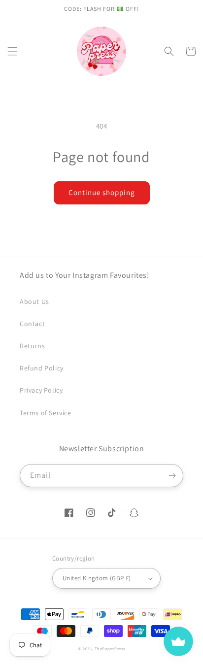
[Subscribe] (172, 475)
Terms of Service (45, 412)
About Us (34, 301)
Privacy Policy (41, 390)
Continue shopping (101, 192)
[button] (12, 51)
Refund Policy (42, 368)
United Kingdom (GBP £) (97, 578)
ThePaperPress (110, 648)
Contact (32, 323)
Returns (32, 345)
